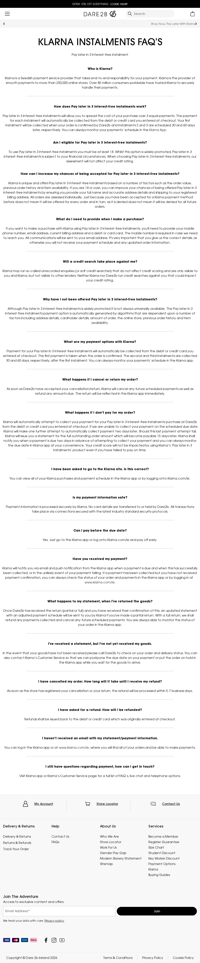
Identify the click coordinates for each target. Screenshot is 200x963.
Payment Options (161, 864)
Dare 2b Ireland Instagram (54, 940)
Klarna (153, 869)
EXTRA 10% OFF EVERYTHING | (100, 4)
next (196, 23)
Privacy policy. (54, 920)
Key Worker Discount (164, 858)
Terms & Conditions (117, 957)
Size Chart (156, 847)
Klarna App (157, 130)
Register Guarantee (163, 842)
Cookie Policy (183, 957)
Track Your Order (16, 849)
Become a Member (163, 836)
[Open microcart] (192, 13)
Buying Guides (159, 875)
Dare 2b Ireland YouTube (62, 940)
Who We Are (109, 836)
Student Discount (161, 853)
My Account (43, 804)
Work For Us (108, 847)
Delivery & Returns (17, 836)
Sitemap (106, 864)
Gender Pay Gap (113, 853)
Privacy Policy (152, 957)
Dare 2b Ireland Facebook (46, 940)
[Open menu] (7, 13)
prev (4, 23)
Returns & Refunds (17, 843)
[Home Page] (100, 13)
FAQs (55, 842)
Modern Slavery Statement (121, 858)
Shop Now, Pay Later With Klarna (100, 23)
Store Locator (107, 804)
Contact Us (171, 804)
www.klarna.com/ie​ (100, 582)
